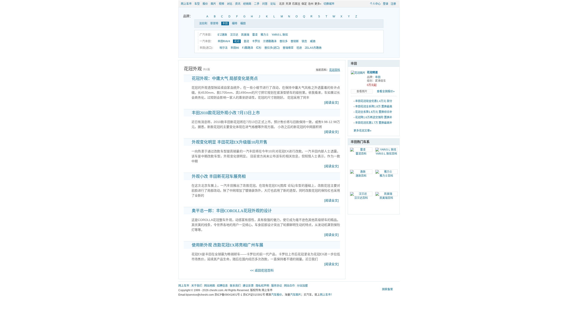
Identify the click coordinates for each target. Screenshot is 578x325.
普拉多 (284, 41)
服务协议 (276, 285)
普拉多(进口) (272, 47)
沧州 (310, 3)
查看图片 (362, 91)
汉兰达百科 (361, 198)
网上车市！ (326, 294)
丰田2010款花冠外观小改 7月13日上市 (226, 113)
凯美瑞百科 (386, 198)
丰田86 (235, 47)
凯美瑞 (245, 34)
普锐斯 (295, 41)
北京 (281, 3)
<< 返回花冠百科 (262, 270)
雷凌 (255, 34)
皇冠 (246, 41)
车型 (197, 3)
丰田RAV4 (224, 41)
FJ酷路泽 (247, 47)
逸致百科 (361, 175)
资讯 (237, 3)
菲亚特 (214, 23)
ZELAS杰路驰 (313, 47)
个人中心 (375, 3)
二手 (256, 3)
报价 (205, 3)
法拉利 (203, 23)
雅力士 (265, 34)
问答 (265, 3)
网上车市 (186, 3)
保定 (304, 3)
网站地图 (209, 285)
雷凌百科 (361, 153)
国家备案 (387, 289)
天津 (288, 3)
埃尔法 (223, 47)
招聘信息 (222, 285)
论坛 (273, 3)
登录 (385, 3)
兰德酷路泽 (270, 41)
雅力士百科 (386, 175)
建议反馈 (248, 285)
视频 (221, 3)
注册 (393, 3)
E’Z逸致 (222, 34)
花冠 (237, 41)
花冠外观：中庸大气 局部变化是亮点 (225, 78)
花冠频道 (372, 72)
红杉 (258, 47)
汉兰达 (234, 34)
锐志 (304, 41)
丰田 (225, 23)
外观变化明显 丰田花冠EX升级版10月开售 (229, 142)
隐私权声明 (262, 285)
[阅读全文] (331, 102)
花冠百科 (334, 70)
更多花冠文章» (362, 130)
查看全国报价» (386, 91)
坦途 (299, 47)
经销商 (247, 3)
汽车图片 (295, 294)
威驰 (312, 41)
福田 (243, 23)
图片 (213, 3)
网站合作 (289, 285)
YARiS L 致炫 (280, 34)
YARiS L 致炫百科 (386, 153)
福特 (234, 23)
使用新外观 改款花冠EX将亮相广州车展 (227, 245)
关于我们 (196, 285)
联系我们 (235, 285)
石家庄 (296, 3)
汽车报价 (276, 294)
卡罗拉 (256, 41)
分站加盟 (302, 285)
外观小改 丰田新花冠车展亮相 (219, 176)
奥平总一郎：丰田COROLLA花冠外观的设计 (232, 211)
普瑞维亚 (288, 47)
